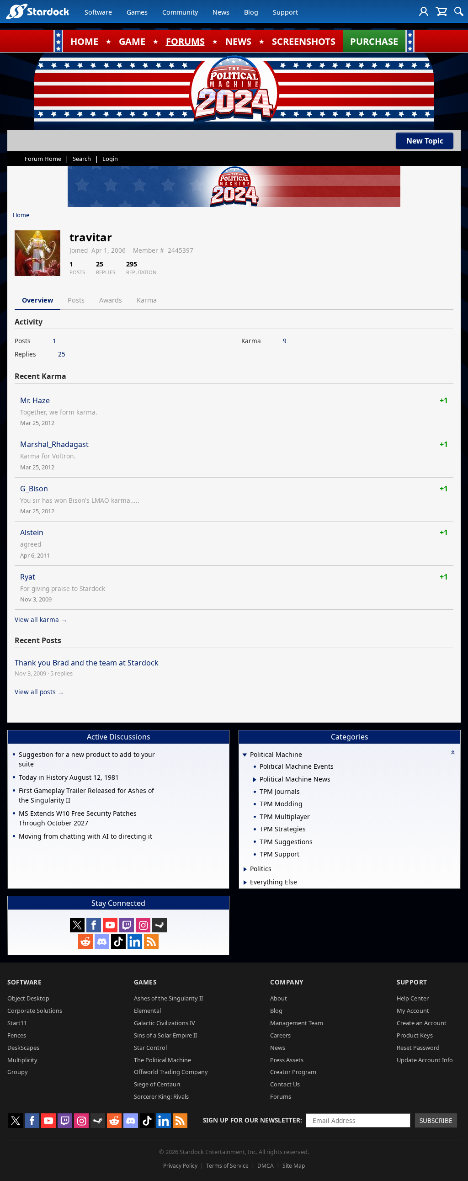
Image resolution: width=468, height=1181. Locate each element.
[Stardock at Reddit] (85, 941)
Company (286, 982)
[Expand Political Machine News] (254, 779)
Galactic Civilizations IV (164, 1023)
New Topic (424, 141)
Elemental (147, 1010)
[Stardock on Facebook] (93, 925)
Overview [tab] (37, 300)
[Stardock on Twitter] (77, 925)
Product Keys (415, 1035)
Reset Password (418, 1047)
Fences (16, 1035)
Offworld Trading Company (171, 1072)
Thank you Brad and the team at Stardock (87, 663)
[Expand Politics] (245, 869)
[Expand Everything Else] (245, 882)
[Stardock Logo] (37, 11)
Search (82, 158)
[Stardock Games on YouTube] (110, 925)
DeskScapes (23, 1047)
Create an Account (422, 1023)
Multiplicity (22, 1060)
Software (98, 12)
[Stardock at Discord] (102, 941)
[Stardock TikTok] (118, 941)
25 (61, 354)
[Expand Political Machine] (244, 755)
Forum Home (43, 158)
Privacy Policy (180, 1166)
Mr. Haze (35, 400)
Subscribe (436, 1120)
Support (285, 12)
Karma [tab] (147, 300)
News (221, 12)
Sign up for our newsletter (251, 1120)
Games (137, 12)
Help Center (413, 998)
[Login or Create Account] (423, 11)
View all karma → (41, 619)
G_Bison (34, 489)
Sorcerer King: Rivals (161, 1096)
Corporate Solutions (34, 1010)
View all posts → (39, 691)
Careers (280, 1035)
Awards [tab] (110, 300)
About (278, 998)
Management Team (296, 1023)
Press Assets (286, 1060)
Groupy (17, 1072)
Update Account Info (425, 1060)
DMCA (265, 1166)
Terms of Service (227, 1166)
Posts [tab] (76, 300)
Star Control (150, 1047)
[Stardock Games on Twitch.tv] (126, 925)
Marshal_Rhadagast (54, 444)
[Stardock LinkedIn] (135, 941)
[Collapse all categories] (452, 752)
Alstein (31, 532)
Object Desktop (28, 998)
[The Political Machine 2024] (234, 89)
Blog (251, 12)
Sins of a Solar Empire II (165, 1035)
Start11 (17, 1023)
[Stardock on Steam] (159, 925)
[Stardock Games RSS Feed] (151, 941)
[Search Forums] (458, 11)
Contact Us (285, 1084)
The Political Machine (162, 1060)
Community (180, 12)
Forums (280, 1096)
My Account (413, 1010)
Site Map (293, 1166)
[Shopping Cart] (441, 11)
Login (110, 158)
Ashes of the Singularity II (168, 998)
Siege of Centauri (157, 1084)
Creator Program (293, 1072)
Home (21, 215)
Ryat (27, 577)
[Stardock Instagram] (143, 925)
